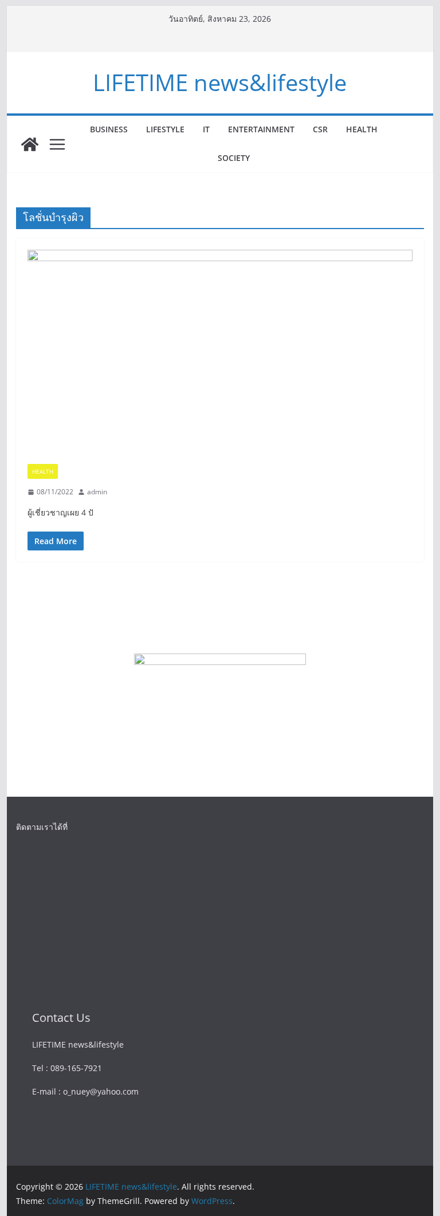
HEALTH (362, 129)
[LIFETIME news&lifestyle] (30, 144)
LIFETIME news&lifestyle (220, 82)
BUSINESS (109, 129)
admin (97, 492)
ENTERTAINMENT (261, 129)
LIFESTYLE (165, 129)
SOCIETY (234, 157)
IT (206, 129)
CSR (320, 129)
